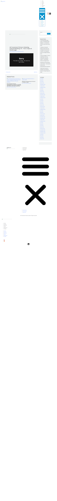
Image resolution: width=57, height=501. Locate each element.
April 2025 (42, 81)
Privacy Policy (24, 148)
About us (43, 3)
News (10, 51)
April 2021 (42, 125)
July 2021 (41, 122)
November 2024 (42, 84)
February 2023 (42, 106)
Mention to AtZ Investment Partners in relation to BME (28, 82)
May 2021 (41, 124)
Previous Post (7, 72)
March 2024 (42, 91)
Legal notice (24, 149)
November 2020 (42, 131)
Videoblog (13, 51)
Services (42, 21)
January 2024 (42, 93)
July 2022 (41, 110)
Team (42, 4)
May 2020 (41, 135)
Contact (43, 6)
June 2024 (41, 90)
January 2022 (42, 115)
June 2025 (41, 78)
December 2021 (42, 116)
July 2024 (41, 88)
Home (42, 20)
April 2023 (42, 103)
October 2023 (42, 96)
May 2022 (41, 112)
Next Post (36, 72)
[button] (42, 14)
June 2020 (41, 134)
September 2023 (42, 97)
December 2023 (42, 94)
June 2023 (41, 100)
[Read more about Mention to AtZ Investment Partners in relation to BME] (29, 79)
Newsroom (43, 5)
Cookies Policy (25, 147)
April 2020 (42, 137)
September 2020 (42, 132)
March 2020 (42, 138)
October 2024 (42, 85)
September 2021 (42, 121)
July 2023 (41, 99)
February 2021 (42, 128)
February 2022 (42, 113)
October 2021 (42, 119)
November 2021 (42, 118)
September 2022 (42, 109)
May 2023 (41, 102)
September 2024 (42, 87)
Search (41, 32)
